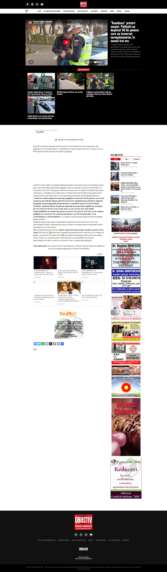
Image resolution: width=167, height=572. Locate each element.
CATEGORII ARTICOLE (69, 11)
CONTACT (119, 11)
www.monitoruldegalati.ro (83, 559)
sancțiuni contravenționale (44, 203)
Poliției (71, 196)
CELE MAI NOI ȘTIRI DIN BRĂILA (52, 11)
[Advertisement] (69, 168)
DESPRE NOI (126, 540)
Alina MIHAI (40, 132)
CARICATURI (104, 11)
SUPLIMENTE (94, 11)
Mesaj (35, 230)
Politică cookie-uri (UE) (79, 540)
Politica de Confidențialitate (47, 540)
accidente (94, 185)
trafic (47, 224)
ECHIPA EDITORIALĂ (101, 540)
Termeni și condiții (63, 540)
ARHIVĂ (112, 11)
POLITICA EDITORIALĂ (114, 540)
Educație (89, 196)
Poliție (99, 217)
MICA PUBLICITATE (83, 11)
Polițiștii (36, 222)
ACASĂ (39, 11)
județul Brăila (60, 185)
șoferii (35, 235)
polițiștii (36, 149)
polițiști (68, 151)
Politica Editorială (64, 248)
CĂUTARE (127, 11)
